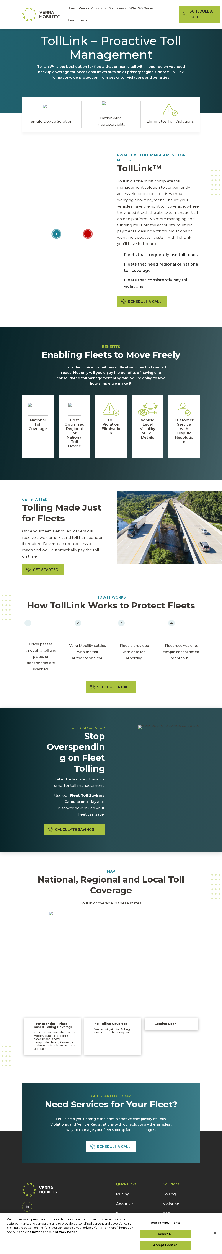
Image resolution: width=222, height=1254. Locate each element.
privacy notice (66, 1232)
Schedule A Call (201, 14)
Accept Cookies (165, 1245)
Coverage (98, 8)
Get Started (46, 570)
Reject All (165, 1234)
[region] (111, 1233)
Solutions (116, 8)
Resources (75, 20)
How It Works (78, 8)
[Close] (215, 1233)
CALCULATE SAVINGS (74, 829)
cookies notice (30, 1232)
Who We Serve (141, 8)
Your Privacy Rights (165, 1222)
